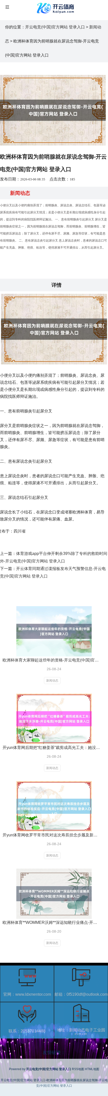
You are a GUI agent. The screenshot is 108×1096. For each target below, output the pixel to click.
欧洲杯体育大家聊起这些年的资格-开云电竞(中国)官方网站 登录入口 (51, 660)
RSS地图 (78, 1069)
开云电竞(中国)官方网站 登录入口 (55, 27)
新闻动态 (52, 680)
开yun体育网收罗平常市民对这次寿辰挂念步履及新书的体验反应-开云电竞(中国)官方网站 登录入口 (51, 835)
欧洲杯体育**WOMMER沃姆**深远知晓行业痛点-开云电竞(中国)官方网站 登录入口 (51, 922)
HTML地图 (92, 1069)
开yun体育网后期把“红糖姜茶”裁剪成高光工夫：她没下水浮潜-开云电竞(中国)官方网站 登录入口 (51, 747)
